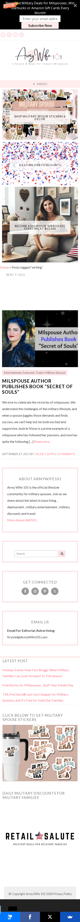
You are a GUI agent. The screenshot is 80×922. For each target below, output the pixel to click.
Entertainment (13, 372)
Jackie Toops (44, 454)
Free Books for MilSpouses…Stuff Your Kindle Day (37, 685)
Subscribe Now (40, 25)
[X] (50, 917)
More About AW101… (23, 520)
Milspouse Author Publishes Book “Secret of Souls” (37, 386)
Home (4, 267)
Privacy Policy (62, 894)
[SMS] (10, 917)
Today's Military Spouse (50, 372)
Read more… (43, 441)
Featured (28, 372)
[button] (40, 14)
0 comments (66, 454)
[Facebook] (30, 917)
